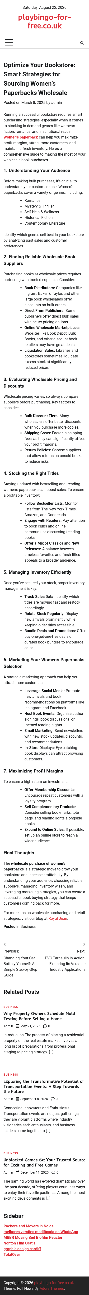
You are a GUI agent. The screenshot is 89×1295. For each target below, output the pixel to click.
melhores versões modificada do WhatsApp (41, 1232)
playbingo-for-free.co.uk (44, 21)
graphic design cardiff (22, 1249)
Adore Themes (52, 1288)
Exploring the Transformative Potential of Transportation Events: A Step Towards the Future (44, 1086)
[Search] (81, 42)
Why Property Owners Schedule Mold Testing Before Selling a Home (39, 1016)
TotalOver (12, 1254)
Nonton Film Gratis (19, 1243)
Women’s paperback (21, 137)
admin (56, 102)
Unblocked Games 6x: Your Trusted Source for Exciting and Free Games (44, 1162)
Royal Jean (57, 918)
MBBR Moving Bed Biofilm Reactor (33, 1237)
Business (28, 926)
